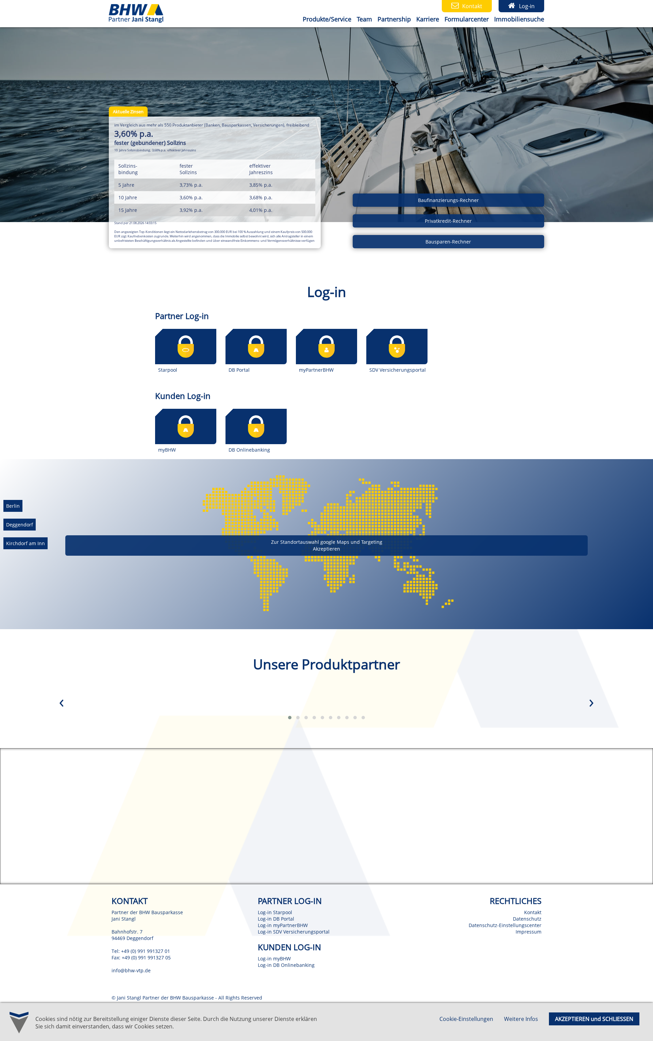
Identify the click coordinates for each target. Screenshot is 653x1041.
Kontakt (532, 912)
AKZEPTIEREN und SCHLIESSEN (594, 1019)
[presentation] (61, 703)
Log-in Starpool (275, 912)
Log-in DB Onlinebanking (286, 965)
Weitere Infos (521, 1019)
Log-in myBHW (274, 958)
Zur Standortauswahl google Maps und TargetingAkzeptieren (326, 545)
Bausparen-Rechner (448, 241)
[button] (290, 717)
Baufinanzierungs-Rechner (448, 200)
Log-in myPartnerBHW (283, 925)
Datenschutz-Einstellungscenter (505, 925)
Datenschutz (527, 919)
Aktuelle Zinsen (128, 111)
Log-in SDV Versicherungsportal (294, 931)
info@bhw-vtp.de (131, 970)
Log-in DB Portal (276, 919)
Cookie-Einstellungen (466, 1019)
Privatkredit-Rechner (448, 221)
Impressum (528, 931)
